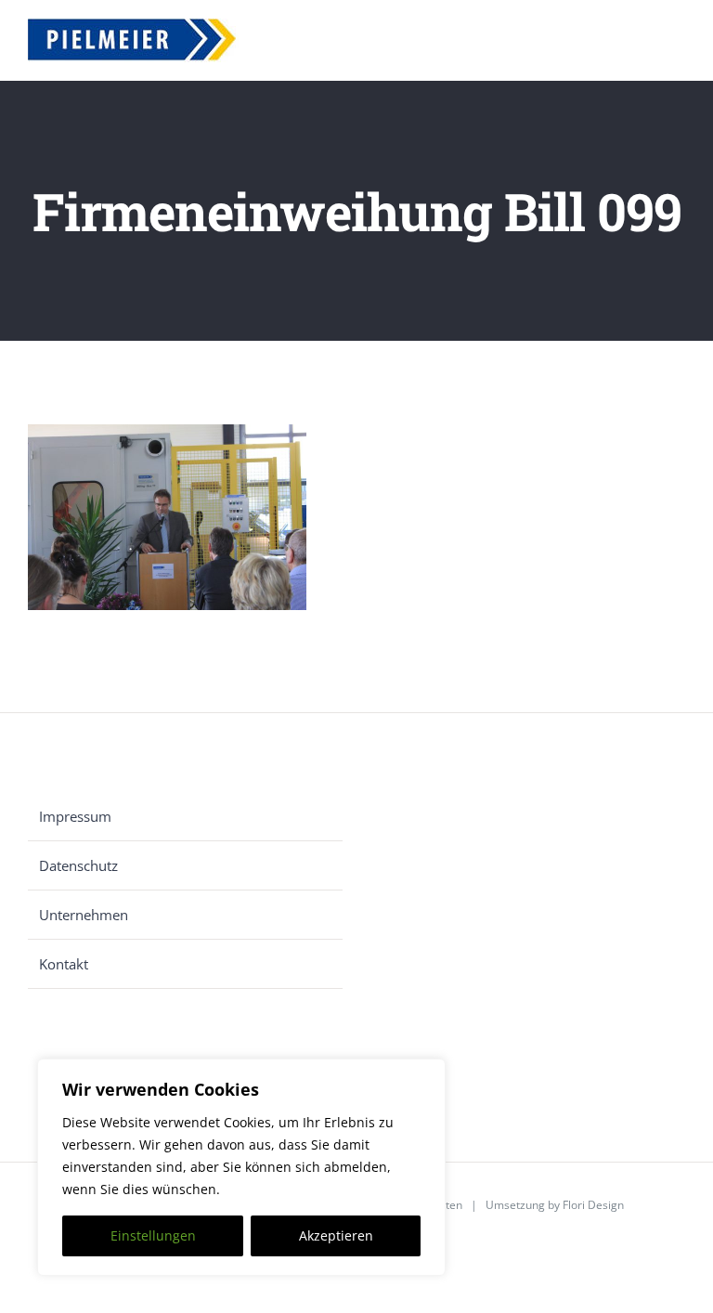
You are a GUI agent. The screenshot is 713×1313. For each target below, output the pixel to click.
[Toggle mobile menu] (677, 45)
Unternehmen (83, 914)
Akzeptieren (336, 1235)
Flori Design (593, 1205)
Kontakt (63, 964)
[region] (241, 1167)
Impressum (75, 816)
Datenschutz (78, 865)
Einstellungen (153, 1235)
